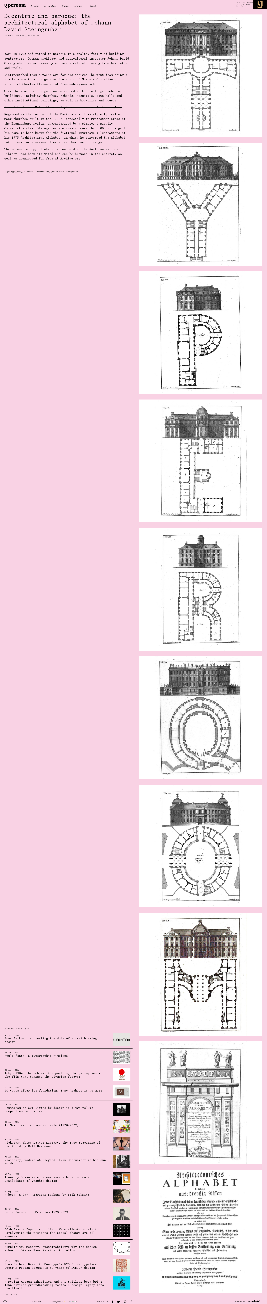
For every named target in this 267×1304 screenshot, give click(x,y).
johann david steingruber (64, 172)
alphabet (28, 172)
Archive (78, 6)
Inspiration (50, 6)
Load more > (11, 1294)
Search (93, 6)
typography (16, 172)
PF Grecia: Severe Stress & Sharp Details (245, 4)
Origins (65, 6)
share (36, 36)
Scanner (35, 6)
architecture (42, 172)
